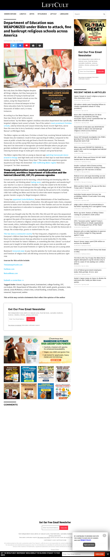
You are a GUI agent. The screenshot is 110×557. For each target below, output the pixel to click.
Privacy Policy (55, 549)
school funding (40, 290)
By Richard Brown (86, 208)
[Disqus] (38, 434)
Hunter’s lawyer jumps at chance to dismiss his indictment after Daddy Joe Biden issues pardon (90, 280)
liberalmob (64, 14)
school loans (52, 290)
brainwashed (41, 285)
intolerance (42, 14)
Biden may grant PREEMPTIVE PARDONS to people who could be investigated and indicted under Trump (90, 149)
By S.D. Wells (85, 133)
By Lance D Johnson (87, 182)
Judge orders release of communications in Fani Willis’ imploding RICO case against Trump (90, 205)
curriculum (8, 287)
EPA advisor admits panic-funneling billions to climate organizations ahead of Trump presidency (89, 106)
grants (54, 287)
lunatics (23, 14)
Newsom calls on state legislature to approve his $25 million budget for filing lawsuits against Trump (90, 233)
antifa (31, 14)
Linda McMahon (16, 290)
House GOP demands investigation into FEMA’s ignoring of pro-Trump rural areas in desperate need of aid (90, 139)
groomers (62, 287)
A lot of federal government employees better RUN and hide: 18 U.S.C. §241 (88, 271)
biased (19, 285)
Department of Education (27, 287)
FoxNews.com (9, 269)
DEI (14, 287)
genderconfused (10, 14)
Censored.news (18, 251)
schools (61, 290)
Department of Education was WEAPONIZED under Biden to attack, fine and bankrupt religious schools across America (89, 129)
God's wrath (46, 287)
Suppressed (16, 292)
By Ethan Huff (85, 123)
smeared (7, 292)
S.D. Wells (19, 41)
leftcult (53, 14)
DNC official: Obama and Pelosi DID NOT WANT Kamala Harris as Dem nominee (90, 158)
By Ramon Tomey (86, 143)
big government (29, 285)
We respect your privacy (43, 537)
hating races (36, 182)
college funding (53, 285)
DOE (39, 287)
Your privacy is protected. (14, 325)
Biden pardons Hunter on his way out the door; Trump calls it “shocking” (90, 187)
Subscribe (99, 554)
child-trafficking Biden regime (44, 163)
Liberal (6, 290)
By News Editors (86, 254)
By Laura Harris (86, 100)
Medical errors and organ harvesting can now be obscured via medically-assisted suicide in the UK (89, 178)
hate (68, 287)
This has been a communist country (18, 234)
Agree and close (89, 545)
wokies (25, 292)
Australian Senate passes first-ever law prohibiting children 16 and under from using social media (89, 196)
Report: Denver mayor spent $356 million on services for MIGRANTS (89, 242)
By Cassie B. (85, 110)
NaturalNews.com (11, 273)
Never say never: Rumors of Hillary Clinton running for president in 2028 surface (88, 214)
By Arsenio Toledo (87, 153)
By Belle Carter (86, 217)
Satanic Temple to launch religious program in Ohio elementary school (90, 97)
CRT (61, 285)
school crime (28, 290)
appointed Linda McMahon (23, 199)
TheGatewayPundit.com (13, 265)
